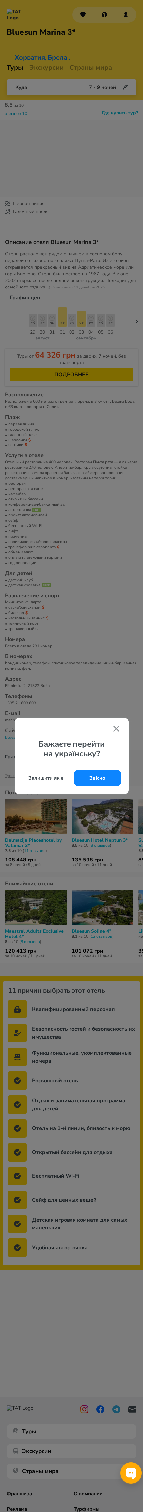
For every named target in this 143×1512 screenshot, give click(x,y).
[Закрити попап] (116, 729)
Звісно (97, 778)
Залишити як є (45, 778)
